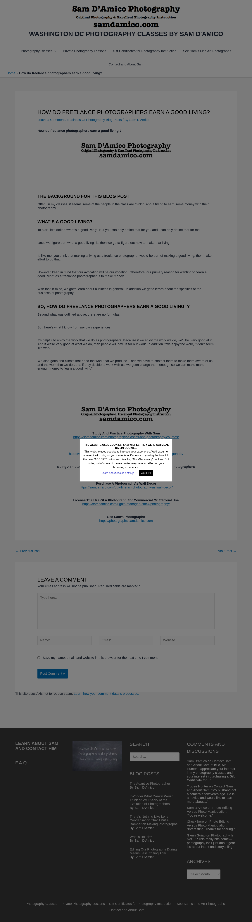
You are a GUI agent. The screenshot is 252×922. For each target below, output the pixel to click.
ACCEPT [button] (146, 473)
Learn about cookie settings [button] (117, 472)
